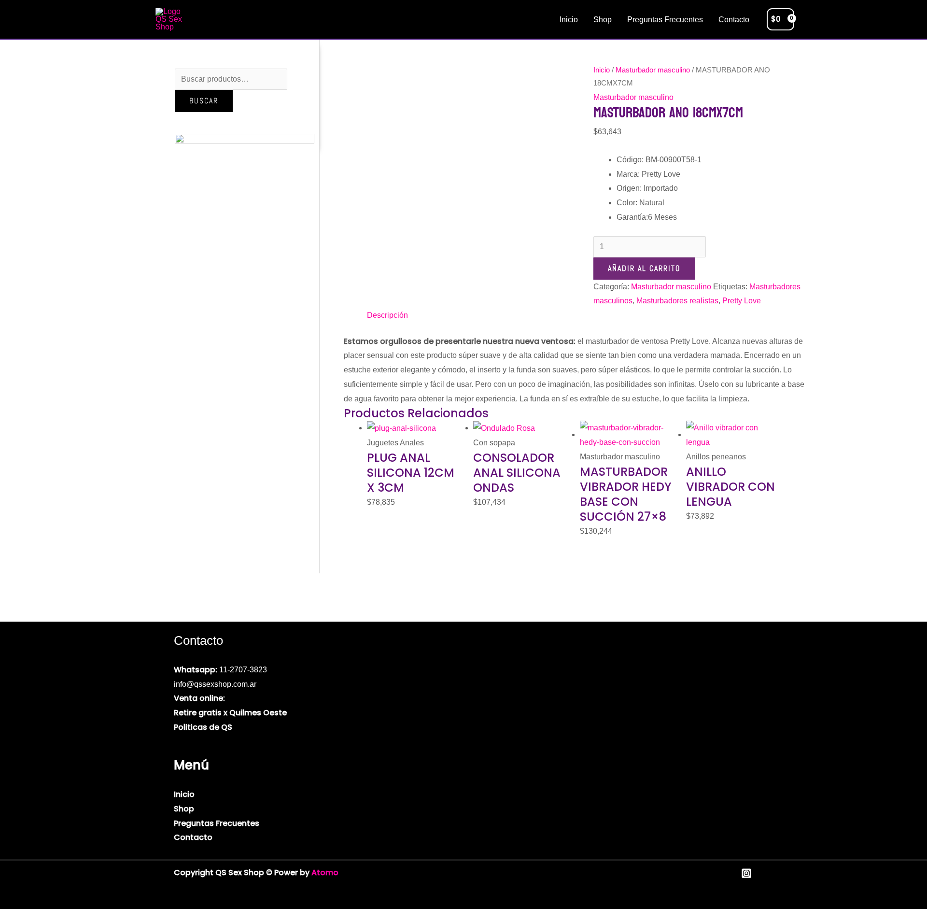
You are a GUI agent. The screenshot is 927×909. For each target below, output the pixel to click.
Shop (602, 19)
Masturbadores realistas (677, 301)
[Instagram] (746, 873)
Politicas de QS (203, 727)
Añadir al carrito (644, 268)
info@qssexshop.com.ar (215, 684)
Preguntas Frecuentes (665, 19)
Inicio (569, 19)
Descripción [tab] (387, 315)
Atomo (324, 872)
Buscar (203, 101)
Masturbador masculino (653, 70)
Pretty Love (741, 301)
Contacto (733, 19)
